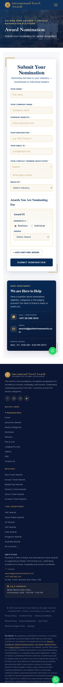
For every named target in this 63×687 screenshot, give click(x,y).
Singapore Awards (13, 536)
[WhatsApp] (55, 680)
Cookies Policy (25, 616)
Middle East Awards (14, 484)
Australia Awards (12, 541)
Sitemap (30, 626)
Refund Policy (11, 621)
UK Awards (10, 522)
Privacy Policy (11, 616)
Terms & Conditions (43, 616)
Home (7, 417)
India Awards (11, 532)
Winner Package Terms (15, 626)
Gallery (8, 451)
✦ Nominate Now (13, 412)
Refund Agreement (27, 621)
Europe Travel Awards (15, 479)
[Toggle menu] (55, 5)
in (20, 398)
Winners (8, 437)
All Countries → (12, 546)
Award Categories (13, 427)
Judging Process (12, 447)
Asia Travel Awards (14, 474)
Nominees (9, 432)
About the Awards (13, 422)
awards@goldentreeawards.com (19, 573)
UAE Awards (10, 512)
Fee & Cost (10, 442)
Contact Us (10, 461)
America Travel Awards (15, 489)
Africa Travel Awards (14, 494)
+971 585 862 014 (13, 577)
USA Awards (10, 527)
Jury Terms (43, 621)
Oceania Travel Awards (15, 499)
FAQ (6, 456)
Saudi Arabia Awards (14, 517)
